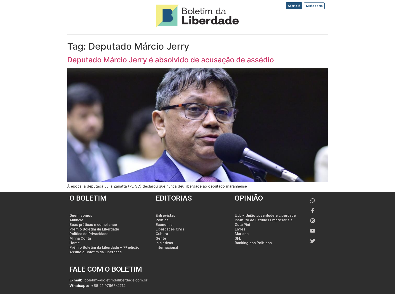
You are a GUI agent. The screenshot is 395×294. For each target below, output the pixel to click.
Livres (240, 229)
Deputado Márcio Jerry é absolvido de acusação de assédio (170, 59)
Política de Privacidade (89, 234)
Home (74, 243)
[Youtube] (313, 231)
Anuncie (76, 220)
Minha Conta (80, 238)
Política (162, 220)
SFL (238, 238)
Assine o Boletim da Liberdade (95, 252)
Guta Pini (242, 224)
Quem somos (80, 215)
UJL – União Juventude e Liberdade (265, 215)
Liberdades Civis (170, 229)
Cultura (162, 234)
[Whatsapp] (313, 201)
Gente (161, 238)
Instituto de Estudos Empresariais (264, 220)
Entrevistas (165, 215)
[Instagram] (313, 221)
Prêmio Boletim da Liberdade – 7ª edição (104, 247)
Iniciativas (164, 243)
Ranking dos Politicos (253, 243)
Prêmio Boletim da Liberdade (94, 229)
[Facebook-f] (313, 211)
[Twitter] (313, 241)
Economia (164, 224)
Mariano (242, 234)
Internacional (167, 247)
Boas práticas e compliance (93, 224)
